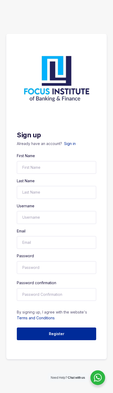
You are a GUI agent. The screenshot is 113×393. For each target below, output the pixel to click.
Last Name (26, 181)
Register (56, 333)
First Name (26, 155)
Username (25, 206)
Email (21, 231)
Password (25, 256)
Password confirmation (36, 282)
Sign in (70, 143)
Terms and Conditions (36, 318)
